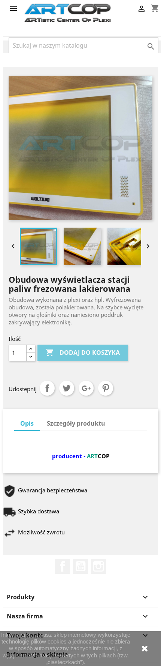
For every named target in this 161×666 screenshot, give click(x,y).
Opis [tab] (27, 423)
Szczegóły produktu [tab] (76, 423)
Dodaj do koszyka (82, 352)
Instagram (98, 566)
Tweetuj (66, 388)
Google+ (86, 388)
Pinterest (105, 388)
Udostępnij (47, 388)
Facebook (62, 566)
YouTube (80, 566)
